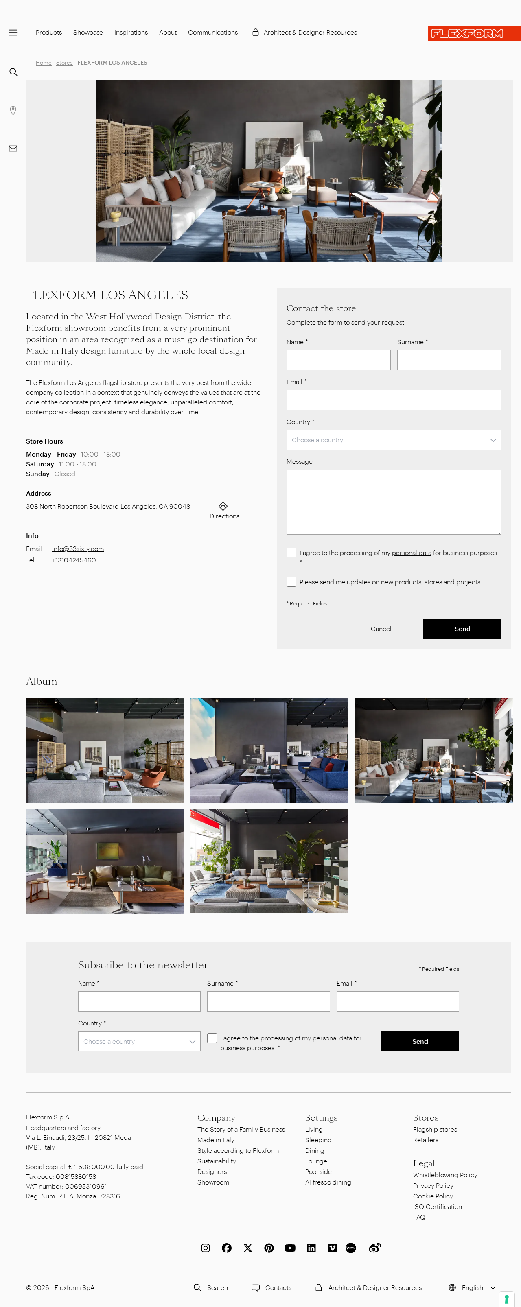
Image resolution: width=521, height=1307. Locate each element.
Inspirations (131, 32)
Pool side (318, 1171)
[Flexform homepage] (474, 33)
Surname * (412, 341)
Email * (297, 381)
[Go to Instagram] (203, 1248)
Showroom (213, 1182)
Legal (424, 1163)
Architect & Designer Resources (310, 32)
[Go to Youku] (352, 1248)
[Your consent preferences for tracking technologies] (506, 1299)
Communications (213, 32)
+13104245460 (74, 560)
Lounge (316, 1161)
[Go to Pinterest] (267, 1248)
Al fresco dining (328, 1182)
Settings (321, 1117)
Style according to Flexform (238, 1150)
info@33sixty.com (78, 548)
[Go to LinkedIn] (309, 1248)
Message (300, 461)
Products (49, 32)
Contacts (278, 1287)
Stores (64, 62)
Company (216, 1117)
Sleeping (318, 1139)
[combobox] (394, 440)
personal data (411, 552)
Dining (314, 1150)
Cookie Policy (433, 1196)
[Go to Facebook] (225, 1248)
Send (463, 628)
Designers (212, 1171)
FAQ (419, 1217)
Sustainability (216, 1161)
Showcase (88, 32)
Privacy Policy (433, 1185)
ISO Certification (437, 1206)
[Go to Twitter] (246, 1248)
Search (217, 1287)
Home (44, 62)
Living (314, 1129)
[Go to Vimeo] (330, 1248)
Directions (224, 516)
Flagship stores (435, 1129)
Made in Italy (215, 1139)
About (168, 32)
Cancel (381, 628)
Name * (297, 341)
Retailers (425, 1139)
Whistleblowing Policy (445, 1174)
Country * (301, 421)
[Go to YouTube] (288, 1248)
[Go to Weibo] (373, 1248)
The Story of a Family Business (241, 1129)
